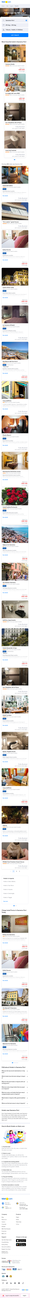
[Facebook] (3, 1283)
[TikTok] (23, 1283)
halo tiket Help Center (7, 1240)
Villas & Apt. (19, 1222)
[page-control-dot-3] (14, 1062)
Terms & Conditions (6, 1247)
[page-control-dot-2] (15, 159)
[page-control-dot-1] (14, 159)
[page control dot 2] (15, 905)
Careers (3, 1222)
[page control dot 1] (14, 905)
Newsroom (4, 1219)
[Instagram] (19, 1283)
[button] (15, 1071)
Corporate (4, 1224)
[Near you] (26, 20)
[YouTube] (15, 1283)
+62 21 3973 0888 (23, 1209)
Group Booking (5, 1242)
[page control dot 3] (16, 905)
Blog (3, 1217)
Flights (17, 1217)
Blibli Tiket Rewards (6, 1229)
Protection (4, 1231)
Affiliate (3, 1226)
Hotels (17, 1219)
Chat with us (8, 1204)
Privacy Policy (5, 1244)
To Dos (17, 1224)
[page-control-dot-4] (15, 1062)
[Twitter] (7, 1283)
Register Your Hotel (6, 1249)
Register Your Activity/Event (5, 1252)
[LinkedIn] (11, 1283)
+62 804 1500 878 (23, 1205)
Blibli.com (4, 1233)
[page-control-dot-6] (17, 1062)
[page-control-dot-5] (16, 1062)
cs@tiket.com (8, 1208)
